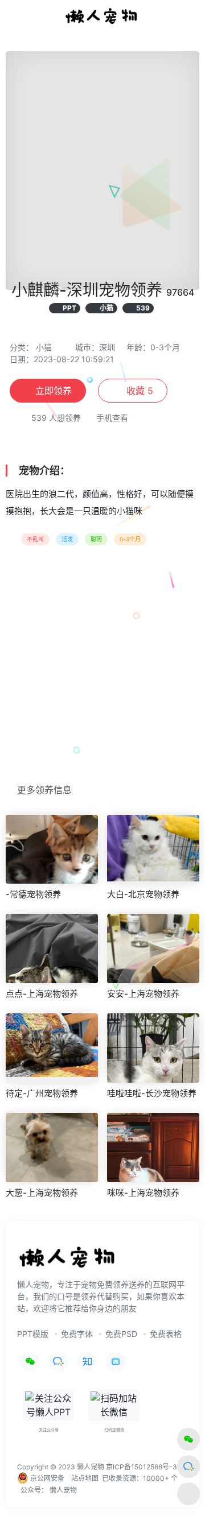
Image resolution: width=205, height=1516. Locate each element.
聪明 (96, 539)
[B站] (115, 1362)
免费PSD (121, 1334)
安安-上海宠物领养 (143, 993)
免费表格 (166, 1334)
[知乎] (87, 1362)
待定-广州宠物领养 (42, 1093)
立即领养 (53, 390)
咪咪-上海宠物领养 (143, 1192)
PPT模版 (32, 1334)
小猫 (44, 347)
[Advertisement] (102, 668)
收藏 (138, 390)
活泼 (67, 539)
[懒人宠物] (68, 1262)
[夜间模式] (188, 1493)
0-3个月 (130, 539)
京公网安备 (46, 1478)
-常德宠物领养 (33, 894)
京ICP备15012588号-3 (141, 1467)
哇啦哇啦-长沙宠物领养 (151, 1093)
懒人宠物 (63, 1490)
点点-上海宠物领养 (42, 993)
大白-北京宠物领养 (143, 894)
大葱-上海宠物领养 (42, 1192)
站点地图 (85, 1478)
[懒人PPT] (102, 16)
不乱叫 (35, 539)
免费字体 (77, 1334)
